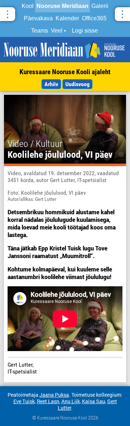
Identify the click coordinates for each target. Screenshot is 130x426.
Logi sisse (85, 31)
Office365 (94, 18)
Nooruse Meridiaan (62, 6)
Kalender (67, 18)
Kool (28, 6)
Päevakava (38, 18)
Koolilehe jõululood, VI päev (60, 154)
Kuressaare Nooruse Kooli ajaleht (65, 72)
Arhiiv (51, 84)
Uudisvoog (77, 84)
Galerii (99, 6)
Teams (39, 31)
